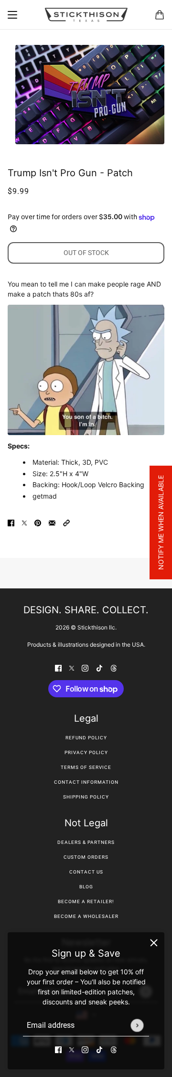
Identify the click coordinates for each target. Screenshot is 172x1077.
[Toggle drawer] (12, 15)
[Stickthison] (86, 15)
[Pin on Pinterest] (38, 522)
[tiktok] (99, 1049)
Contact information (86, 782)
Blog (86, 886)
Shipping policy (86, 797)
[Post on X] (24, 522)
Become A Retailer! (86, 901)
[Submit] (136, 1025)
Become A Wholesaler (86, 916)
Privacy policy (86, 752)
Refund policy (86, 737)
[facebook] (58, 1049)
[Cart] (159, 15)
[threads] (114, 1049)
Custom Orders (86, 857)
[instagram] (85, 1049)
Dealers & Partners (86, 842)
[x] (71, 1049)
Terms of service (86, 767)
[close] (154, 943)
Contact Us (86, 871)
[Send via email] (52, 522)
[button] (66, 522)
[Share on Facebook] (11, 522)
